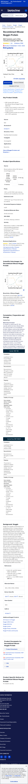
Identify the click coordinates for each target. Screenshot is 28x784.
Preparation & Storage (8, 90)
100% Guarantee (20, 78)
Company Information (5, 738)
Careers (2, 719)
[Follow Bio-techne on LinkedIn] (1, 757)
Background (18, 90)
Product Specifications (9, 89)
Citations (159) (19, 43)
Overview (2, 732)
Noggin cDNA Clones (8, 622)
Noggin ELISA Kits (7, 624)
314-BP (11, 237)
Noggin (15, 25)
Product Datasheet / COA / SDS (15, 46)
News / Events (3, 735)
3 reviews (14, 243)
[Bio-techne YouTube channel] (9, 757)
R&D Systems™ (5, 1)
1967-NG (20, 295)
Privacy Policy (4, 764)
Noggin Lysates (7, 626)
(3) (11, 43)
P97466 (6, 128)
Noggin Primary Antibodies (9, 628)
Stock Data (3, 744)
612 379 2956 (5, 703)
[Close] (26, 766)
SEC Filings (2, 747)
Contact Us (3, 759)
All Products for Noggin (9, 619)
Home (3, 25)
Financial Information (5, 741)
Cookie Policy (14, 764)
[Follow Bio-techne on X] (5, 757)
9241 (6, 596)
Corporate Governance (5, 750)
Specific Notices (18, 92)
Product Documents (8, 92)
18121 (15, 596)
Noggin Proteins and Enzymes (10, 630)
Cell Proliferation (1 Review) (10, 248)
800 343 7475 (8, 705)
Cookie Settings (14, 781)
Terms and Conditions (5, 725)
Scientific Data (19, 89)
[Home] (14, 10)
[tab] (7, 82)
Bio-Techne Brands (4, 716)
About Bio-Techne (4, 713)
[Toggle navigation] (2, 10)
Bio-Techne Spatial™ (16, 1)
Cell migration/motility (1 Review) (11, 247)
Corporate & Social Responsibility (8, 722)
